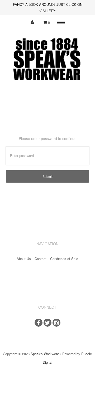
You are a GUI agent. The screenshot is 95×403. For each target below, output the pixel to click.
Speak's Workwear (45, 353)
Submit (47, 176)
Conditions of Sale (64, 258)
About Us (24, 258)
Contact (40, 258)
